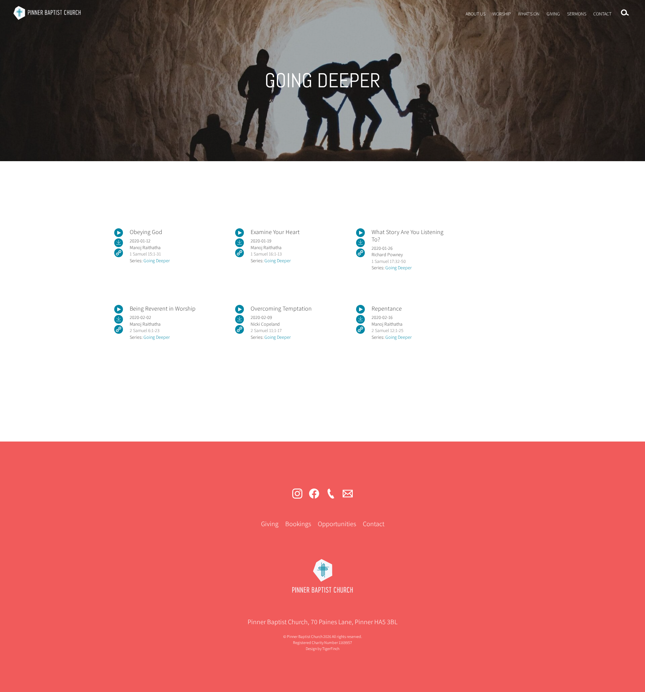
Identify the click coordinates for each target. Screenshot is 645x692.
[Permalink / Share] (118, 252)
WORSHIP (501, 14)
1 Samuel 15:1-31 (145, 254)
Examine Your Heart (275, 232)
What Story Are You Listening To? (407, 235)
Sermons (576, 14)
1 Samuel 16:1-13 (266, 254)
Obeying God (146, 232)
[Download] (118, 242)
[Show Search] (625, 12)
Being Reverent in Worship (163, 308)
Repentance (387, 308)
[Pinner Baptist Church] (47, 12)
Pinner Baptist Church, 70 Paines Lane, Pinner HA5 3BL (322, 621)
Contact (602, 14)
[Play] (118, 232)
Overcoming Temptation (281, 308)
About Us (475, 14)
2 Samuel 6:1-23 (145, 330)
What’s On (529, 14)
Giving (553, 14)
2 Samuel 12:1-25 (387, 330)
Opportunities (337, 523)
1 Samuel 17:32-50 (389, 261)
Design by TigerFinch (322, 648)
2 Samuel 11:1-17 (266, 330)
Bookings (298, 523)
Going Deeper (156, 261)
